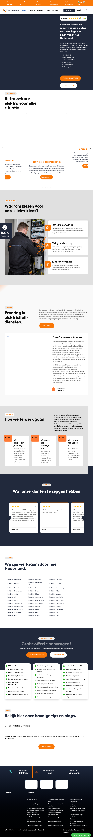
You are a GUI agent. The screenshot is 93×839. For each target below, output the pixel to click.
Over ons (32, 10)
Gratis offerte (69, 10)
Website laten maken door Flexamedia (33, 830)
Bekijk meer (46, 746)
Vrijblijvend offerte (70, 78)
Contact (55, 10)
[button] (2, 147)
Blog (48, 10)
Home (24, 10)
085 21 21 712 (83, 10)
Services (40, 10)
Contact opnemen (48, 770)
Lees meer (45, 178)
